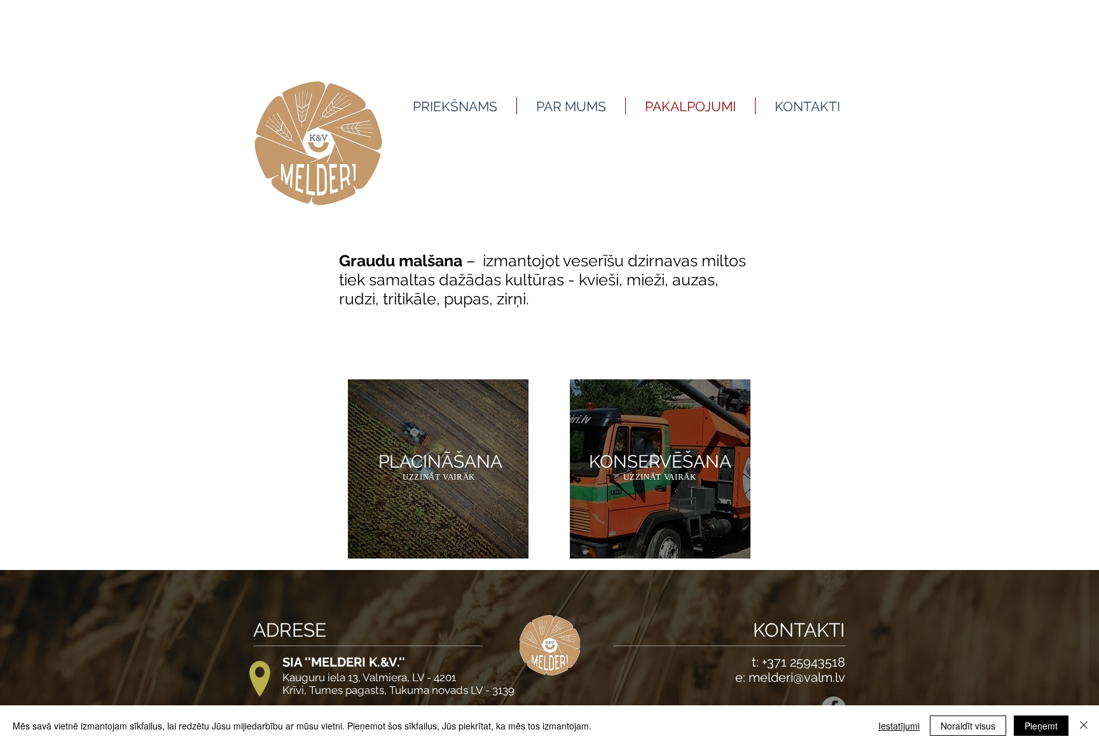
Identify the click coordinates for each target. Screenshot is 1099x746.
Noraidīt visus (968, 725)
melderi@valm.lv (797, 677)
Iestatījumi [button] (899, 725)
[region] (438, 469)
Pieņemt (1041, 725)
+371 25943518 (803, 662)
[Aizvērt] (1083, 725)
